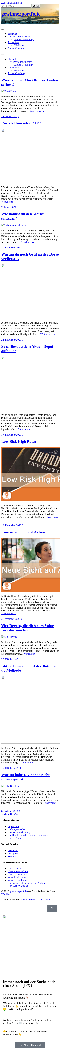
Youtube (12, 856)
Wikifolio (19, 45)
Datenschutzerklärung (19, 832)
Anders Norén (27, 899)
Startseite (12, 33)
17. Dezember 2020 (11, 434)
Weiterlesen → (37, 111)
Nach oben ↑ (45, 899)
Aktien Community (24, 39)
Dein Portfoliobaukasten (20, 36)
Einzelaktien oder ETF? (21, 123)
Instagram (13, 853)
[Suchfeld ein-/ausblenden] (2, 54)
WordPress (6, 894)
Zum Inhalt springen (11, 2)
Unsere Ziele (14, 868)
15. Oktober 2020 (10, 768)
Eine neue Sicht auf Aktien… (25, 532)
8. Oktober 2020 (9, 811)
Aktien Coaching (16, 48)
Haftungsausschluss (18, 829)
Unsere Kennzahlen (18, 871)
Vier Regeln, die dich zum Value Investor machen (27, 628)
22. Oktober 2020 (10, 659)
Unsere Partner (15, 838)
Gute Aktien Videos (18, 885)
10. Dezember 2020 (11, 525)
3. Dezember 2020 (10, 619)
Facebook (13, 850)
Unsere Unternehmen (18, 874)
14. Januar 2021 (9, 116)
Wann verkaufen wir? (18, 880)
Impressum (13, 826)
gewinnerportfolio (21, 14)
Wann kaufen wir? (17, 877)
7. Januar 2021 (8, 207)
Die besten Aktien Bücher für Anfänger (27, 883)
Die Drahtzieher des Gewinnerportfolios (28, 835)
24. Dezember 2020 (11, 339)
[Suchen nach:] (16, 5)
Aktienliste (13, 42)
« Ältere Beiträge (10, 814)
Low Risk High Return (20, 441)
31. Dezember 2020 (11, 247)
